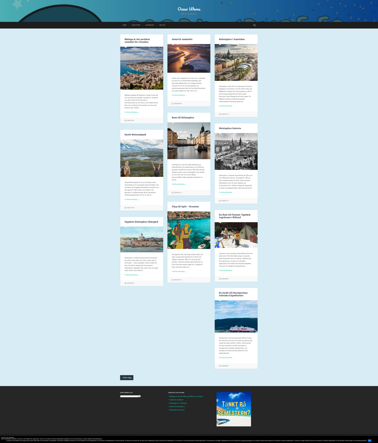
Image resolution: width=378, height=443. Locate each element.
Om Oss (162, 25)
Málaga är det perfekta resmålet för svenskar (137, 40)
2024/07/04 (177, 103)
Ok (369, 440)
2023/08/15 (225, 279)
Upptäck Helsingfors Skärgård (141, 221)
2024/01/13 (225, 114)
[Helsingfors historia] (236, 151)
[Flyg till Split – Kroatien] (188, 230)
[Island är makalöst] (188, 58)
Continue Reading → (132, 112)
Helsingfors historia (230, 128)
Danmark (149, 25)
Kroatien (136, 25)
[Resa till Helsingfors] (188, 140)
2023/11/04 (130, 208)
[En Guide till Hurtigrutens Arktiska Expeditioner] (236, 316)
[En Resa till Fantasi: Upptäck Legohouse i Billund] (236, 235)
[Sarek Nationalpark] (141, 158)
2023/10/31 (177, 280)
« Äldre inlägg (126, 378)
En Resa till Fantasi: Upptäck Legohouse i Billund (235, 216)
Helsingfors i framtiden (232, 39)
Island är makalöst (182, 39)
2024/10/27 (130, 120)
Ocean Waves (189, 8)
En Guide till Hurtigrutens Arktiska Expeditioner (233, 294)
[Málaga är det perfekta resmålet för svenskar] (141, 68)
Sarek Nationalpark (135, 134)
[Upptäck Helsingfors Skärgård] (141, 239)
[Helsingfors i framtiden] (236, 62)
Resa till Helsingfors (183, 117)
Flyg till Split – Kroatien (185, 206)
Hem (124, 25)
